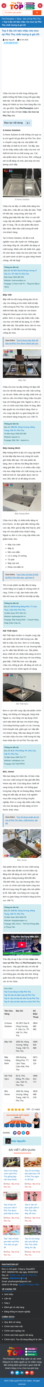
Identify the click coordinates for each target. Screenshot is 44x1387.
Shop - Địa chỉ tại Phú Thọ (29, 19)
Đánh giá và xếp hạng (14, 1307)
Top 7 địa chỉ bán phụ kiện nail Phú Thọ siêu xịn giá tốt (11, 1243)
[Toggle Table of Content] (26, 123)
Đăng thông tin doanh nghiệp (17, 1311)
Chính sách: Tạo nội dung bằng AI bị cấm (23, 1339)
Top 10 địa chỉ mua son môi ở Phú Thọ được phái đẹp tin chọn (11, 1209)
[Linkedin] (22, 1373)
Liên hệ (7, 1298)
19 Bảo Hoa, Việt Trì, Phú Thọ (23, 1275)
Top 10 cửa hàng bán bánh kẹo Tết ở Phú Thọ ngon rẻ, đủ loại (32, 1175)
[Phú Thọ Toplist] (22, 5)
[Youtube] (27, 1373)
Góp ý (7, 1303)
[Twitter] (17, 1373)
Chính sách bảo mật (13, 1326)
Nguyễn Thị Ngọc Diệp (28, 1284)
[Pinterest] (32, 1373)
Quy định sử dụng (12, 1322)
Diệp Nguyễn (10, 40)
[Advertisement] (22, 68)
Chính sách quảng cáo (14, 1331)
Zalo (24, 1278)
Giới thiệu (8, 1294)
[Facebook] (12, 1373)
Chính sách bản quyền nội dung (18, 1335)
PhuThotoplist (8, 19)
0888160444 (14, 1278)
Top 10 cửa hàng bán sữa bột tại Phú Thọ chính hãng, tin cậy (32, 1243)
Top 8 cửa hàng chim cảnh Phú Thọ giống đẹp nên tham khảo (10, 1175)
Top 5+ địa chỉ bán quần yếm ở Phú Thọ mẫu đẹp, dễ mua (32, 1209)
